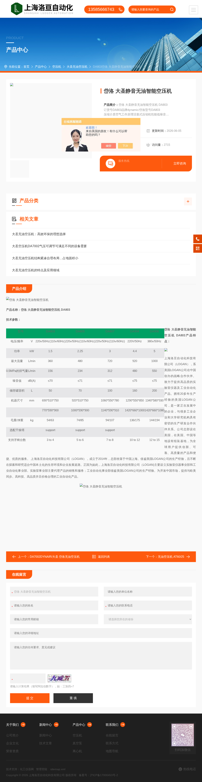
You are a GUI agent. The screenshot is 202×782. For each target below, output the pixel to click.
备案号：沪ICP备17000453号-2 (98, 775)
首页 (26, 66)
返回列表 (104, 556)
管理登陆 (41, 769)
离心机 (77, 751)
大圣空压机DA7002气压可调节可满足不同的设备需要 (49, 246)
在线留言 (112, 735)
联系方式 (112, 743)
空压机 (56, 66)
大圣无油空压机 (77, 66)
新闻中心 (45, 724)
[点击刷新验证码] (59, 678)
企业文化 (12, 743)
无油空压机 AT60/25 (171, 556)
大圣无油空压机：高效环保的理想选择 (39, 234)
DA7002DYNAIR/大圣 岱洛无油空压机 (55, 556)
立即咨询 (179, 163)
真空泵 (77, 743)
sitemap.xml (57, 769)
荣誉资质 (12, 751)
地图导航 (112, 751)
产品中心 (41, 66)
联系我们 (112, 724)
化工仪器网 (27, 769)
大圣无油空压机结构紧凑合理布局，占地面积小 (45, 258)
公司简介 (12, 735)
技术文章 (45, 743)
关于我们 (12, 724)
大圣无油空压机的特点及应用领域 (35, 270)
